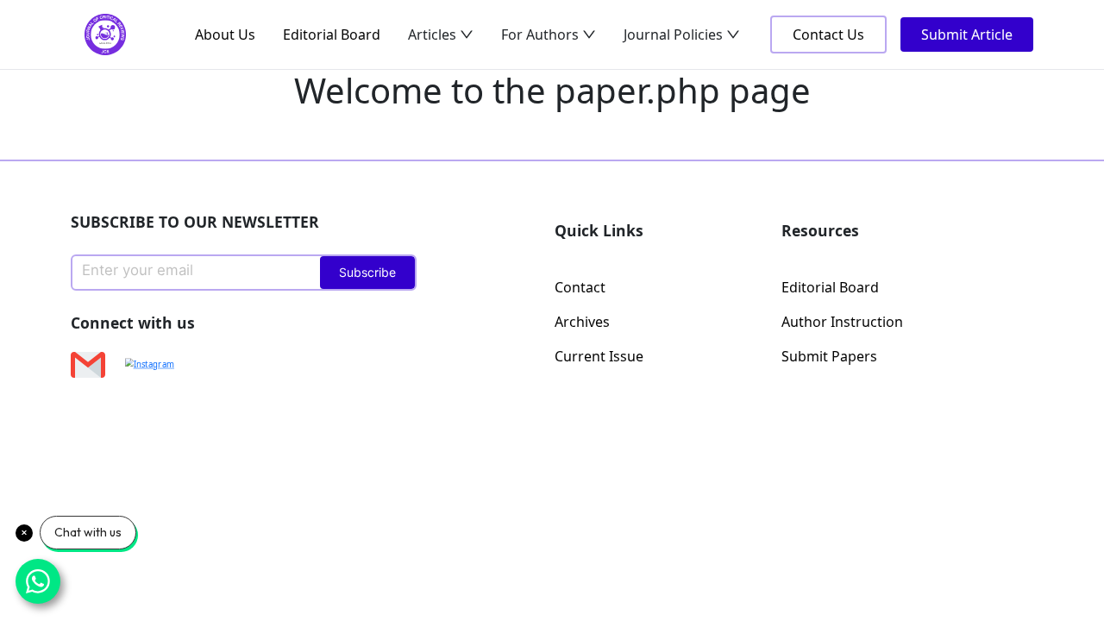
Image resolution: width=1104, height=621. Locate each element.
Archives (582, 321)
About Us (225, 34)
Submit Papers (829, 356)
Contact (580, 287)
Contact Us (828, 34)
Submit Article (967, 34)
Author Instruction (842, 321)
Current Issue (599, 356)
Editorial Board (331, 34)
